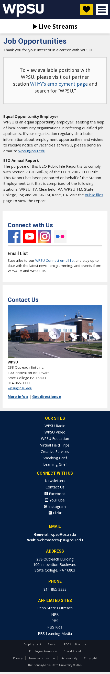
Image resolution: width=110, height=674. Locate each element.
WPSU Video (55, 432)
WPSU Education (55, 438)
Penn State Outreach (55, 608)
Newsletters (55, 480)
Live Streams (57, 26)
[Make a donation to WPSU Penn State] (86, 9)
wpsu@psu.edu (31, 150)
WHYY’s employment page (59, 84)
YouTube (29, 236)
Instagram (44, 236)
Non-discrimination (42, 658)
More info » (18, 396)
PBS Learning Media (55, 633)
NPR (55, 614)
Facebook (14, 236)
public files (94, 194)
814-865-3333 (55, 589)
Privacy (18, 658)
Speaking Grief (55, 457)
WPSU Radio (55, 425)
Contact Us (55, 487)
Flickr (60, 236)
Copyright (90, 658)
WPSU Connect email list (54, 260)
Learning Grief (55, 464)
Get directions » (46, 396)
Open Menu (102, 9)
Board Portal (72, 651)
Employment (32, 644)
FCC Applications (75, 644)
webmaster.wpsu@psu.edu (60, 540)
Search (52, 644)
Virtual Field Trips (55, 445)
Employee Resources (43, 651)
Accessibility (69, 658)
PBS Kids (54, 627)
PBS (54, 620)
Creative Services (55, 451)
